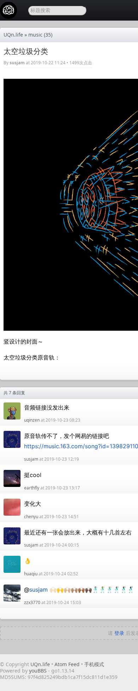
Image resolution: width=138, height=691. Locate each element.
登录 (119, 633)
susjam (17, 63)
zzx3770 (32, 602)
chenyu (31, 517)
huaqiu (31, 574)
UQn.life (13, 34)
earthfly (31, 488)
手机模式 (94, 664)
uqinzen (32, 420)
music (35, 34)
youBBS (38, 670)
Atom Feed (67, 664)
